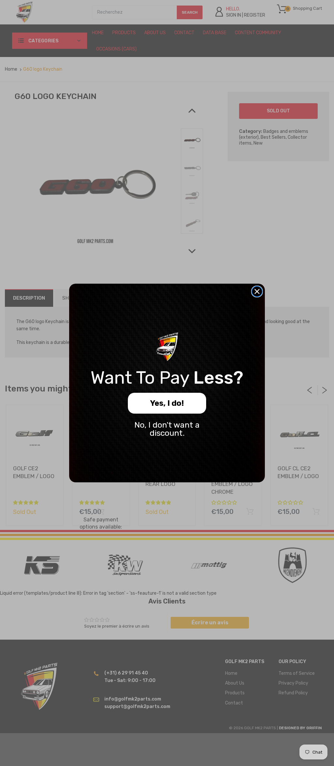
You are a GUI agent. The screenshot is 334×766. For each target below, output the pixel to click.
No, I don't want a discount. (167, 429)
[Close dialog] (257, 291)
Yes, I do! (167, 403)
